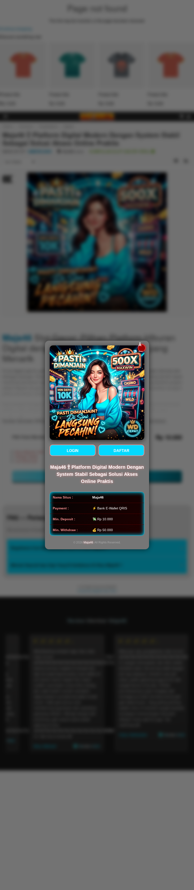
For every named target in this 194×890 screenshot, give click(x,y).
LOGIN (73, 451)
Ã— (140, 348)
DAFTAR (121, 451)
